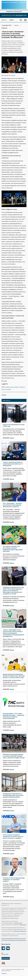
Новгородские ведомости (20, 931)
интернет (8, 389)
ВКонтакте (5, 94)
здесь (12, 378)
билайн (7, 387)
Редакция (4, 973)
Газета (12, 20)
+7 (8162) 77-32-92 (18, 923)
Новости (4, 20)
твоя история (14, 387)
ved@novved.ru (22, 924)
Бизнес (16, 25)
